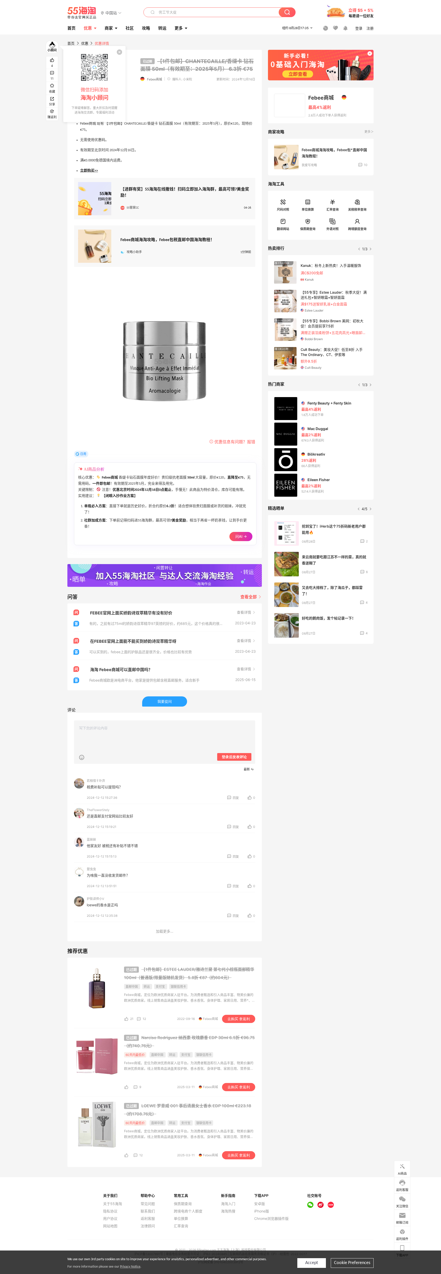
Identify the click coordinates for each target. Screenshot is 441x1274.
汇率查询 (332, 209)
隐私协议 (110, 1211)
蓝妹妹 (91, 839)
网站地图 (110, 1226)
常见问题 (148, 1204)
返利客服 (148, 1219)
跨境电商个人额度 (188, 1211)
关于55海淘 (112, 1204)
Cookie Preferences (352, 1262)
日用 (83, 454)
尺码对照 (283, 209)
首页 (71, 43)
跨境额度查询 (357, 229)
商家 (109, 28)
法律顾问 (148, 1226)
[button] (111, 12)
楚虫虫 (91, 869)
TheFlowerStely (98, 810)
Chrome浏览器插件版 (271, 1219)
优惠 (88, 28)
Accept (311, 1262)
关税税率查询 (357, 209)
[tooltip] (94, 84)
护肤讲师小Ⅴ (95, 899)
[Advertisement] (321, 685)
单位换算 (308, 209)
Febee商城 (154, 79)
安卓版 (259, 1204)
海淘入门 (228, 1204)
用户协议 (110, 1219)
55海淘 (81, 13)
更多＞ (369, 132)
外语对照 (332, 229)
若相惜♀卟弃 (96, 781)
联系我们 (148, 1211)
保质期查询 (307, 229)
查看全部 (249, 596)
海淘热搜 (228, 1211)
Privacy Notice (130, 1267)
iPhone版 (261, 1211)
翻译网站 (283, 229)
